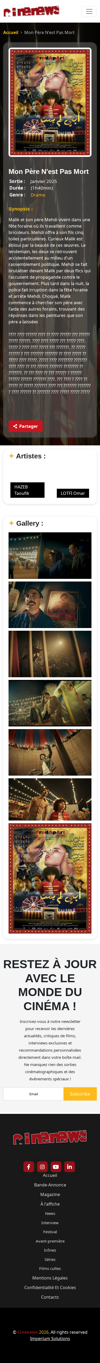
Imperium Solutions (50, 1338)
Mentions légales (50, 1278)
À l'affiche (50, 1204)
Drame (38, 195)
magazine (50, 1194)
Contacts (50, 1297)
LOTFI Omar (73, 493)
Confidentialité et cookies (50, 1287)
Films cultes (50, 1268)
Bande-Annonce (50, 1185)
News (50, 1213)
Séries (50, 1259)
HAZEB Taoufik (21, 490)
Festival (50, 1231)
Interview (50, 1222)
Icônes (50, 1250)
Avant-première (50, 1241)
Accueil (10, 32)
